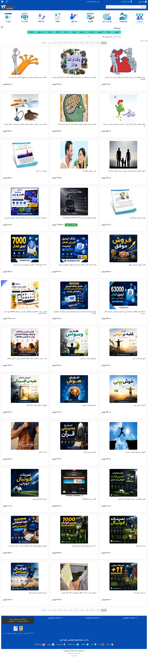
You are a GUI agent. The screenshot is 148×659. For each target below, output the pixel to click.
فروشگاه (117, 28)
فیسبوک (59, 644)
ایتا (100, 644)
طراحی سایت (74, 656)
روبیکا (108, 644)
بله (92, 644)
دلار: (97, 2)
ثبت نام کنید (126, 1)
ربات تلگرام (72, 644)
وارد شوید (142, 2)
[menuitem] (31, 32)
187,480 (93, 2)
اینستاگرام (38, 644)
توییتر (49, 644)
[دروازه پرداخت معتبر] (21, 628)
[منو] (2, 1)
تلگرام (83, 644)
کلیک (16, 621)
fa (7, 1)
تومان (88, 2)
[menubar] (74, 32)
